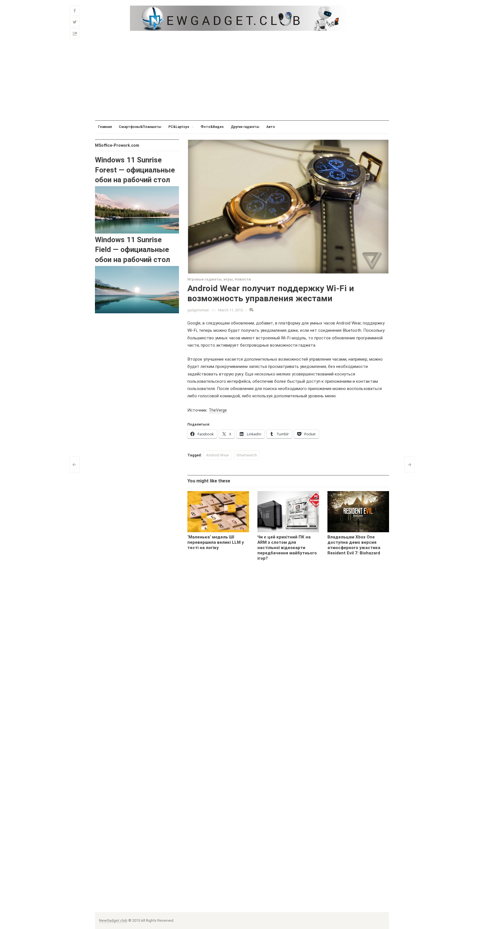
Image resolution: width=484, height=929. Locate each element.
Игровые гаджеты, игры (210, 279)
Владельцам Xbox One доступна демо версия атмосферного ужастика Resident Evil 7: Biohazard (353, 544)
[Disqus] (288, 658)
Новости (243, 279)
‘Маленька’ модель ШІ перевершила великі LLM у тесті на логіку (215, 542)
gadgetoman (198, 310)
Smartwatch (246, 455)
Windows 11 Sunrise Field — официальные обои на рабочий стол (132, 249)
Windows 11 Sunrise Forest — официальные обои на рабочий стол (135, 170)
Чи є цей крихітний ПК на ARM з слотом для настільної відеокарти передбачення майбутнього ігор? (287, 547)
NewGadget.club (113, 920)
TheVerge (218, 410)
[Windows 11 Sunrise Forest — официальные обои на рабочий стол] (137, 209)
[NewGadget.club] (242, 18)
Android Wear (217, 455)
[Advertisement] (242, 75)
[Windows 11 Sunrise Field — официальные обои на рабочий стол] (137, 289)
